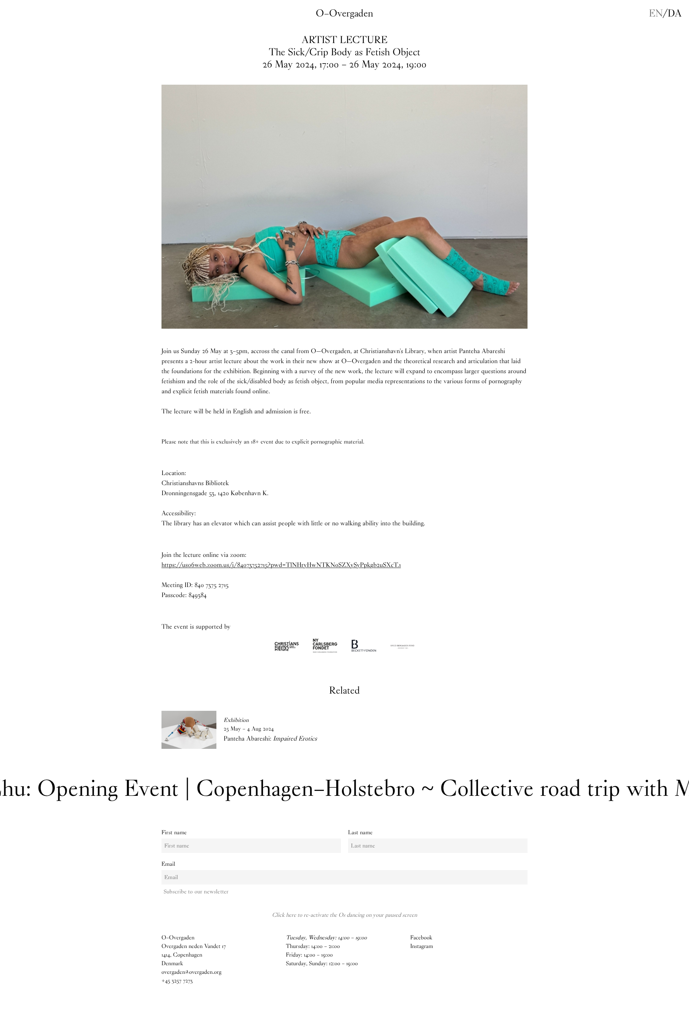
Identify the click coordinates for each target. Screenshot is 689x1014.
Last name (360, 832)
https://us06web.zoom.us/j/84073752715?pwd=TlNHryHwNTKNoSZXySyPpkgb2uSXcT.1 (281, 564)
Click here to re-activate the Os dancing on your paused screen (344, 915)
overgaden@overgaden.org (191, 972)
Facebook (421, 938)
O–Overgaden (344, 13)
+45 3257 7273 (177, 981)
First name (174, 832)
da (675, 13)
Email (168, 864)
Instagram (421, 946)
